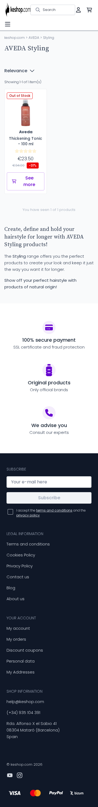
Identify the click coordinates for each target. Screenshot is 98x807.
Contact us (18, 577)
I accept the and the (51, 513)
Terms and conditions (28, 544)
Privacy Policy (20, 566)
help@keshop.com (25, 701)
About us (15, 599)
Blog (11, 588)
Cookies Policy (21, 555)
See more (29, 181)
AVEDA (34, 37)
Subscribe (49, 498)
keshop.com (14, 37)
